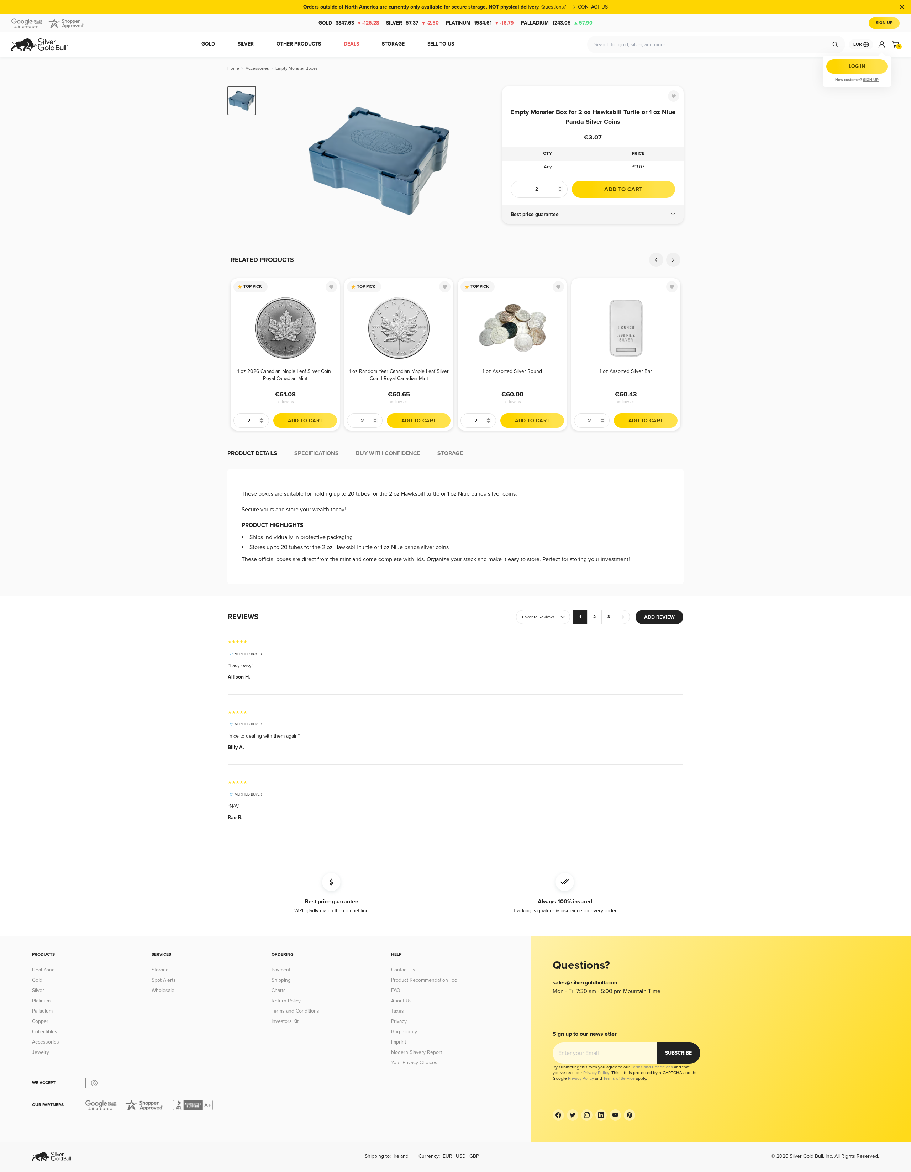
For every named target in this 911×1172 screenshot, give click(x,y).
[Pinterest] (629, 1115)
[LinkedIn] (601, 1115)
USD (461, 1156)
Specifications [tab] (316, 453)
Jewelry (40, 1052)
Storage (160, 970)
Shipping (281, 980)
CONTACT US (593, 7)
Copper (40, 1021)
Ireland (401, 1156)
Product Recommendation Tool (424, 980)
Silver (412, 23)
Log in (857, 66)
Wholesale (163, 990)
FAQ (395, 990)
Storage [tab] (450, 453)
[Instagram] (587, 1115)
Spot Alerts (164, 980)
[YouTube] (615, 1115)
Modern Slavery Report (416, 1052)
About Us (401, 1001)
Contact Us (403, 970)
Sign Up (884, 23)
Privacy (399, 1021)
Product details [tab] (252, 453)
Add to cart (623, 189)
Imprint (398, 1042)
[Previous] (272, 161)
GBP (474, 1156)
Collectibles (44, 1032)
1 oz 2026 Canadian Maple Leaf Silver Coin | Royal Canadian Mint (285, 374)
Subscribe (678, 1053)
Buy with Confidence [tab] (388, 453)
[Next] (486, 161)
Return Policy (286, 1001)
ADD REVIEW (659, 617)
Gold (348, 23)
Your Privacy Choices (414, 1063)
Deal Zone (43, 970)
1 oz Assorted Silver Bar (626, 371)
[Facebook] (558, 1115)
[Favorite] (673, 96)
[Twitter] (572, 1115)
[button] (593, 214)
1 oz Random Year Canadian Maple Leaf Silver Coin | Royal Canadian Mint (399, 374)
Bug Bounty (404, 1032)
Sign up (871, 80)
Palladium (557, 23)
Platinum (480, 23)
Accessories (45, 1042)
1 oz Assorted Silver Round (512, 371)
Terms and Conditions (295, 1011)
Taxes (397, 1011)
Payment (281, 970)
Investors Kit (285, 1021)
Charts (279, 990)
